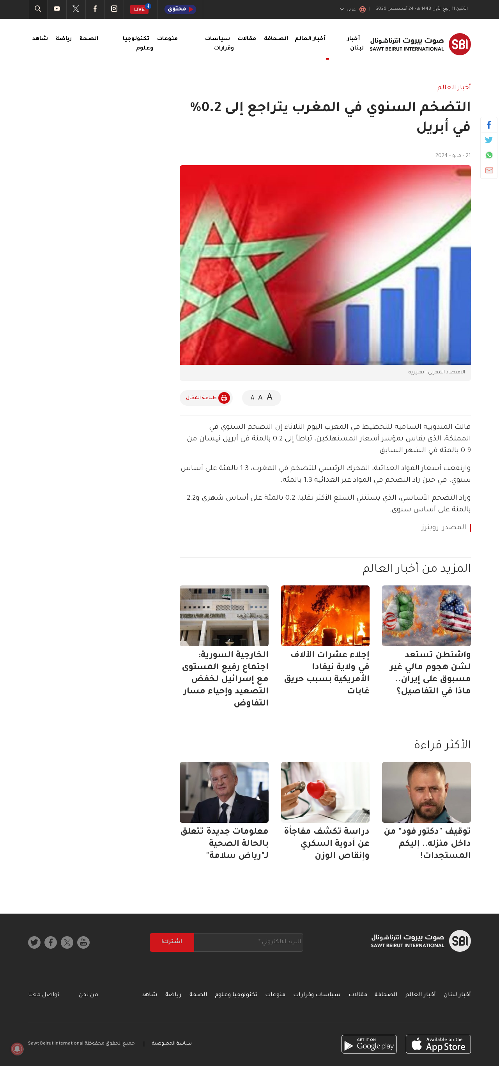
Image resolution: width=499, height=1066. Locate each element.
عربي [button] (351, 9)
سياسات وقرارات (317, 995)
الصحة (89, 39)
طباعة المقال (201, 398)
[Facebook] (489, 124)
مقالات (247, 39)
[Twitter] (489, 140)
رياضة (64, 39)
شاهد (40, 39)
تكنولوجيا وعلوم (236, 995)
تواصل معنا (43, 995)
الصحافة (276, 39)
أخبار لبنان (457, 995)
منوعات (167, 39)
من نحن (88, 995)
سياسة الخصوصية (172, 1044)
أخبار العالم (454, 88)
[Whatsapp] (489, 155)
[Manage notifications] (17, 1049)
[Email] (489, 170)
